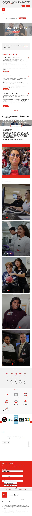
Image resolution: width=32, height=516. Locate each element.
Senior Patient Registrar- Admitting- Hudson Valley (12, 57)
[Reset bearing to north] (29, 444)
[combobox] (12, 18)
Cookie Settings (9, 3)
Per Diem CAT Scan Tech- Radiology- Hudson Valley (12, 93)
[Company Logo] (3, 9)
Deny (23, 5)
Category (3, 474)
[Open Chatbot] (16, 487)
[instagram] (9, 502)
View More (16, 110)
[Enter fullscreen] (29, 446)
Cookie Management (22, 499)
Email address (4, 469)
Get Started (26, 46)
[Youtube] (13, 502)
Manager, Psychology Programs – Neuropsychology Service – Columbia (13, 76)
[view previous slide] (1, 422)
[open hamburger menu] (3, 13)
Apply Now (6, 71)
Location (3, 478)
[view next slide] (31, 422)
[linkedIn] (3, 502)
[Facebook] (6, 502)
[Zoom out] (29, 443)
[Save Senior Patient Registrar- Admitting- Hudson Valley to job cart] (28, 58)
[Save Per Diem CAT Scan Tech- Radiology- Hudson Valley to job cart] (28, 94)
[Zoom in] (29, 442)
